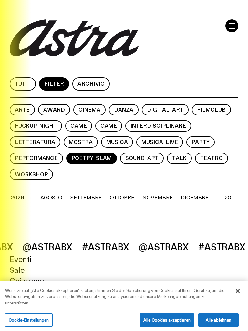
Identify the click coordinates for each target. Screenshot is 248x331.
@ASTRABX (42, 246)
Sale (17, 269)
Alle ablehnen (219, 319)
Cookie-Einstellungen (29, 319)
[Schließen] (238, 291)
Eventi (21, 258)
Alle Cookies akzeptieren (167, 319)
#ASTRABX (100, 246)
